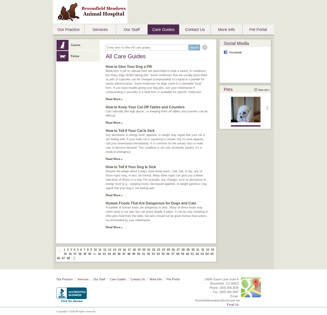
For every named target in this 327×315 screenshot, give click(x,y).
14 (114, 249)
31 (197, 249)
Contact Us (195, 29)
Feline (75, 56)
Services (100, 29)
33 (207, 249)
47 (123, 254)
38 (79, 254)
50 (138, 254)
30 (192, 249)
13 (109, 249)
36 (70, 254)
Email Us (233, 304)
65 (212, 254)
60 (187, 254)
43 (104, 254)
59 (182, 254)
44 (109, 254)
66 (58, 258)
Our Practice (68, 29)
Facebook (235, 52)
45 (114, 254)
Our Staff (132, 29)
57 (172, 254)
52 (148, 254)
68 (68, 258)
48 (128, 254)
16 (124, 249)
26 (173, 249)
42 (99, 254)
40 (89, 254)
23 (158, 249)
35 (65, 254)
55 (163, 254)
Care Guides (163, 29)
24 (163, 249)
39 (84, 254)
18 (134, 249)
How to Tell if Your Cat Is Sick (130, 131)
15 (119, 249)
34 (212, 249)
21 (148, 249)
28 (183, 249)
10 (95, 249)
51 (143, 254)
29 (188, 249)
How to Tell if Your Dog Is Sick (131, 167)
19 (139, 249)
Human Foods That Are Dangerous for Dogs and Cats (151, 203)
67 (63, 258)
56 (168, 254)
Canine (75, 45)
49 (133, 254)
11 (100, 249)
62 (197, 254)
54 (158, 254)
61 (192, 254)
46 (119, 254)
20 (143, 249)
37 (75, 254)
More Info (226, 29)
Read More (113, 99)
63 (202, 254)
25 (168, 249)
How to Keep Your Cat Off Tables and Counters (145, 107)
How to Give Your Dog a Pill (129, 67)
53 (153, 254)
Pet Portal (258, 29)
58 (177, 254)
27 (178, 249)
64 (207, 254)
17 (129, 249)
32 (202, 249)
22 (153, 249)
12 (104, 249)
